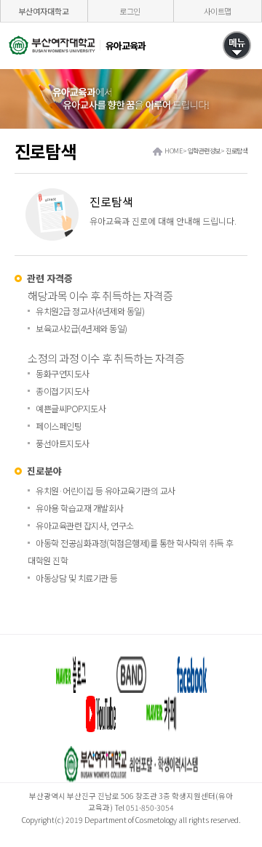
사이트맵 (217, 11)
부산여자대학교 (43, 11)
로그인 (129, 11)
